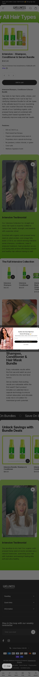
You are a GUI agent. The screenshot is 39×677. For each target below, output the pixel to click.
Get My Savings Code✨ (26, 341)
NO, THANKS (26, 344)
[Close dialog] (37, 328)
